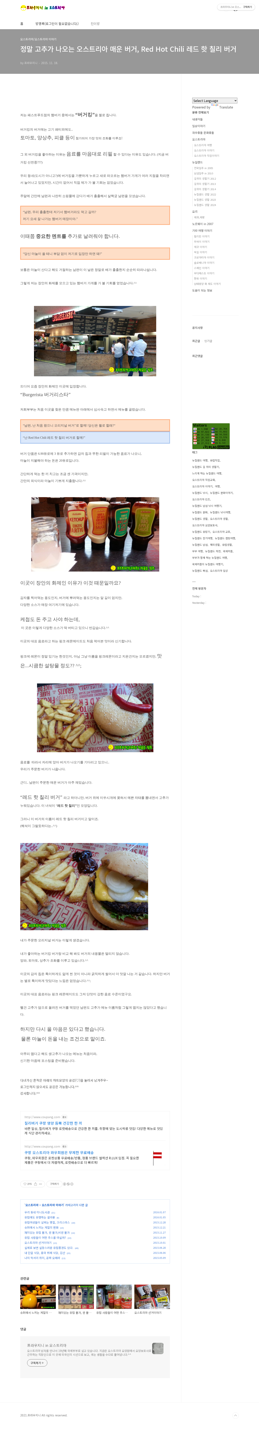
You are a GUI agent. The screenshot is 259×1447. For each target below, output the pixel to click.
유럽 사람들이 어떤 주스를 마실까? (45, 1238)
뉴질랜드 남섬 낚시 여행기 (206, 506)
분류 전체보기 (200, 112)
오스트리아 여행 (203, 145)
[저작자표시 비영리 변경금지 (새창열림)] (68, 1184)
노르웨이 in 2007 (202, 224)
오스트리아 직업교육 (203, 480)
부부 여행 (197, 551)
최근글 (196, 341)
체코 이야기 (200, 247)
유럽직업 (215, 460)
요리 (194, 211)
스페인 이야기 (201, 268)
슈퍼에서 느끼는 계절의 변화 (41, 1227)
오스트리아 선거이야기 (38, 1243)
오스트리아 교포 (221, 532)
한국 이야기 (200, 278)
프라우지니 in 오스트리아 (47, 1345)
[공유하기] (35, 1184)
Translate (226, 107)
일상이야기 (198, 126)
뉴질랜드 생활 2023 (205, 200)
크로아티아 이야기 (204, 257)
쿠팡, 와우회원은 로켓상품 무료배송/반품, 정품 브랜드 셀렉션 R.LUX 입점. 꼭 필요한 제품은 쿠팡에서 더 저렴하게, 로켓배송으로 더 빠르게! (81, 1160)
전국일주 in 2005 (203, 168)
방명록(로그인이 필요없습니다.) (57, 23)
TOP (235, 1415)
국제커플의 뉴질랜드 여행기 (207, 564)
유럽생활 (227, 545)
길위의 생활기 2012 (205, 178)
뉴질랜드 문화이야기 (221, 493)
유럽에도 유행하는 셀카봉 (39, 1217)
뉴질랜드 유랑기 (201, 532)
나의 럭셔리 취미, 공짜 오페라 (42, 1258)
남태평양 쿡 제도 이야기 (207, 284)
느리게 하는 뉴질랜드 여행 (206, 473)
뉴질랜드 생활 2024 (205, 205)
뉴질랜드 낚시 (200, 493)
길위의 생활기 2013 (205, 184)
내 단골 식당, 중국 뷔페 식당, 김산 (44, 1253)
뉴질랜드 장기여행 (202, 538)
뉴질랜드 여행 (200, 460)
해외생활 (215, 545)
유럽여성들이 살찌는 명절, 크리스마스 (47, 1222)
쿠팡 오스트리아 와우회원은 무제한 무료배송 (59, 1152)
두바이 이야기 (201, 241)
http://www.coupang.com (42, 1117)
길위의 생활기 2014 (205, 189)
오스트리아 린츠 (201, 499)
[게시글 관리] (40, 1184)
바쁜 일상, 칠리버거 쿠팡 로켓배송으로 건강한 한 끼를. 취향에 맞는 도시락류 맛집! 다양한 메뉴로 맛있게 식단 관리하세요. (93, 1130)
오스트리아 (31, 1205)
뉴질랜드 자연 (213, 551)
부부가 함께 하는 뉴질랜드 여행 (209, 558)
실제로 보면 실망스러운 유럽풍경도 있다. (48, 1248)
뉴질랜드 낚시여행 (220, 512)
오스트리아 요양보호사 (204, 525)
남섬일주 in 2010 (203, 173)
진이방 (95, 23)
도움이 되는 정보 (202, 290)
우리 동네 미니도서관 (37, 1212)
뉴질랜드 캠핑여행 (225, 538)
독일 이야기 (200, 252)
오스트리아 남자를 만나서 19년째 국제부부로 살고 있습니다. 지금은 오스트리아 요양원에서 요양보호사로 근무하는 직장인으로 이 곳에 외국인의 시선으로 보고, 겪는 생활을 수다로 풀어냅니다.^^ (89, 1353)
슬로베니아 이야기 (204, 263)
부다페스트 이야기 (204, 273)
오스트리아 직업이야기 (206, 156)
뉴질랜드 (197, 162)
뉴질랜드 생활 (200, 519)
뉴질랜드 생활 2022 (205, 194)
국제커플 (228, 551)
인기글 (208, 341)
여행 (217, 486)
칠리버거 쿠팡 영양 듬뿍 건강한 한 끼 (53, 1123)
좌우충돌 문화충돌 (203, 133)
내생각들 (197, 119)
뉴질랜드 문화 (200, 512)
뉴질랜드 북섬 (200, 571)
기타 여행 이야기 (202, 230)
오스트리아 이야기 (53, 1205)
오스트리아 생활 (219, 519)
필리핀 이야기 (201, 236)
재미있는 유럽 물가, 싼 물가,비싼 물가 (47, 1232)
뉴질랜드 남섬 (200, 545)
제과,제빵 (199, 217)
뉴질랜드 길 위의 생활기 (205, 467)
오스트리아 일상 (219, 571)
